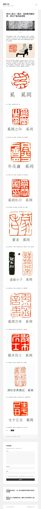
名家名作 (15, 436)
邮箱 (7, 471)
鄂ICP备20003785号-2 (31, 506)
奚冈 (19, 436)
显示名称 (7, 466)
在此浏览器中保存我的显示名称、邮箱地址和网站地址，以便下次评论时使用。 (21, 476)
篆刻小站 (6, 4)
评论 (7, 451)
